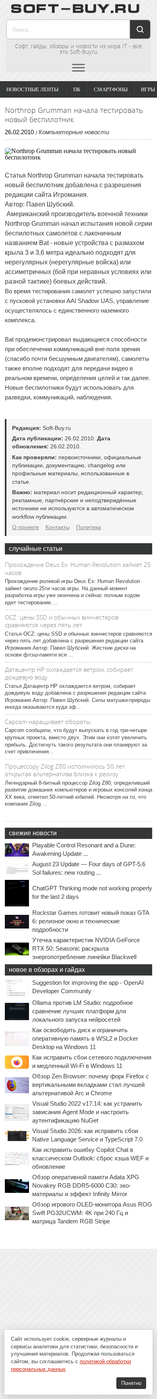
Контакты (57, 527)
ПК (77, 89)
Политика (88, 527)
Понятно (131, 1383)
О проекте (25, 527)
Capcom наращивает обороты (48, 722)
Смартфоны (111, 89)
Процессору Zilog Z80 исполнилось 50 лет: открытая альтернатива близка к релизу (65, 770)
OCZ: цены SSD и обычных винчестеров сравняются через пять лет (61, 621)
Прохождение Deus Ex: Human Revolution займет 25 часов (78, 568)
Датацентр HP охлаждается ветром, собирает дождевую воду (69, 673)
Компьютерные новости (74, 132)
